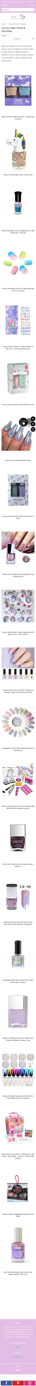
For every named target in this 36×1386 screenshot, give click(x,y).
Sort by (4, 35)
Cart (32, 5)
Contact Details (18, 1357)
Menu (6, 5)
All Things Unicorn (20, 1363)
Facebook (18, 1347)
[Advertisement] (18, 1298)
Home (3, 24)
